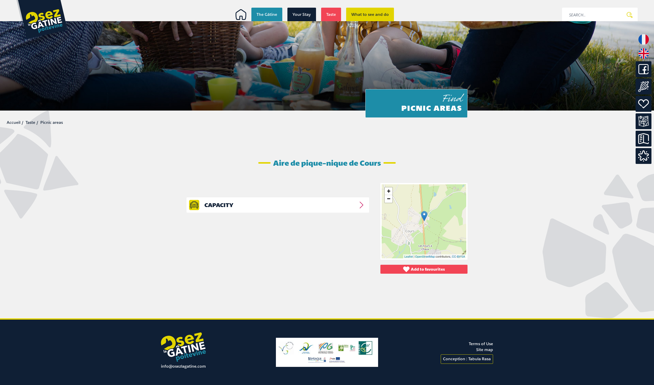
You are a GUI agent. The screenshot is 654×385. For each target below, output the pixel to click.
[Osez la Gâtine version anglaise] (644, 58)
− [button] (388, 199)
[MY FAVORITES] (643, 156)
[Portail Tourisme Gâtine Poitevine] (241, 14)
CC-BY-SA (458, 256)
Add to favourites (428, 269)
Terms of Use (481, 343)
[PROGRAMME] (643, 86)
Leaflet (408, 256)
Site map (484, 349)
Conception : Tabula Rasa (467, 358)
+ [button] (388, 191)
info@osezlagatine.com (183, 366)
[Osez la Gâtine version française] (644, 44)
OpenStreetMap (425, 256)
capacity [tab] (218, 205)
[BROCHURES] (643, 139)
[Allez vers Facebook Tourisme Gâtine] (643, 75)
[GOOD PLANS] (643, 104)
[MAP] (643, 121)
